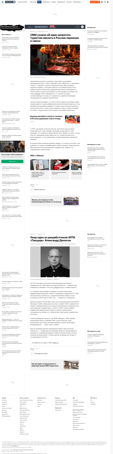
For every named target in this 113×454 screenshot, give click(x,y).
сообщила (56, 287)
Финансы (4, 410)
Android (92, 402)
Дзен (38, 406)
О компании (75, 400)
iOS (91, 400)
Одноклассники (41, 402)
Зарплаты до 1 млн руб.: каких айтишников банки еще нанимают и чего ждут (96, 254)
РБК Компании (5, 192)
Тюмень (21, 424)
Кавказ (21, 428)
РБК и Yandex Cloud (6, 123)
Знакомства (75, 421)
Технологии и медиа (6, 408)
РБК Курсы (75, 427)
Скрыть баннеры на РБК (60, 400)
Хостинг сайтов (76, 417)
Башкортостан (23, 408)
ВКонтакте (39, 400)
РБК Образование (6, 416)
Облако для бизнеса (77, 412)
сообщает (37, 93)
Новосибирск (23, 404)
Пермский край (23, 418)
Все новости (6, 34)
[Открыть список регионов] (102, 2)
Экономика (4, 402)
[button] (102, 2)
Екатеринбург (23, 402)
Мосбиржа (16, 449)
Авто (3, 131)
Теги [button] (37, 184)
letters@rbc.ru (15, 446)
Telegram (39, 404)
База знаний (5, 414)
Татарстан (22, 422)
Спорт (3, 42)
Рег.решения (76, 419)
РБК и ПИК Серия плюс (7, 201)
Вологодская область (25, 410)
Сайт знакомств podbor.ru (79, 423)
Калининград (23, 412)
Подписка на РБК (59, 402)
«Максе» (55, 342)
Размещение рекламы (78, 406)
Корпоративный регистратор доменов (80, 414)
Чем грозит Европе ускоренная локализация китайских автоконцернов (97, 46)
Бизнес (32, 121)
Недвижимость (90, 248)
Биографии (4, 412)
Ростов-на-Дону (23, 420)
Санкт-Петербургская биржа (26, 449)
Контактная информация (78, 402)
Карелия (22, 430)
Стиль (3, 322)
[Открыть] (12, 2)
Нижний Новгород (24, 416)
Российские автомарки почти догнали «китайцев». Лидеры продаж (97, 38)
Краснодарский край (25, 414)
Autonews (89, 41)
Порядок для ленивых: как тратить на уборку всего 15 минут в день (97, 245)
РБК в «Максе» (37, 156)
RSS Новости (58, 410)
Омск (21, 406)
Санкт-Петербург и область (26, 400)
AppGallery (93, 404)
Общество (4, 114)
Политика (4, 49)
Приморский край (24, 434)
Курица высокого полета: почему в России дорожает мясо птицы (46, 117)
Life (3, 355)
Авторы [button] (32, 184)
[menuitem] (22, 2)
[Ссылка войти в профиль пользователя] (108, 1)
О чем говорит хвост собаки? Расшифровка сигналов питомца (95, 238)
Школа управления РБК (78, 429)
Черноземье (23, 426)
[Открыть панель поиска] (105, 2)
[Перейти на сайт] (12, 28)
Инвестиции (5, 277)
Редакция (75, 404)
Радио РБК (9, 2)
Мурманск (22, 432)
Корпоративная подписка (61, 404)
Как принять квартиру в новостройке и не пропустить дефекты (97, 31)
